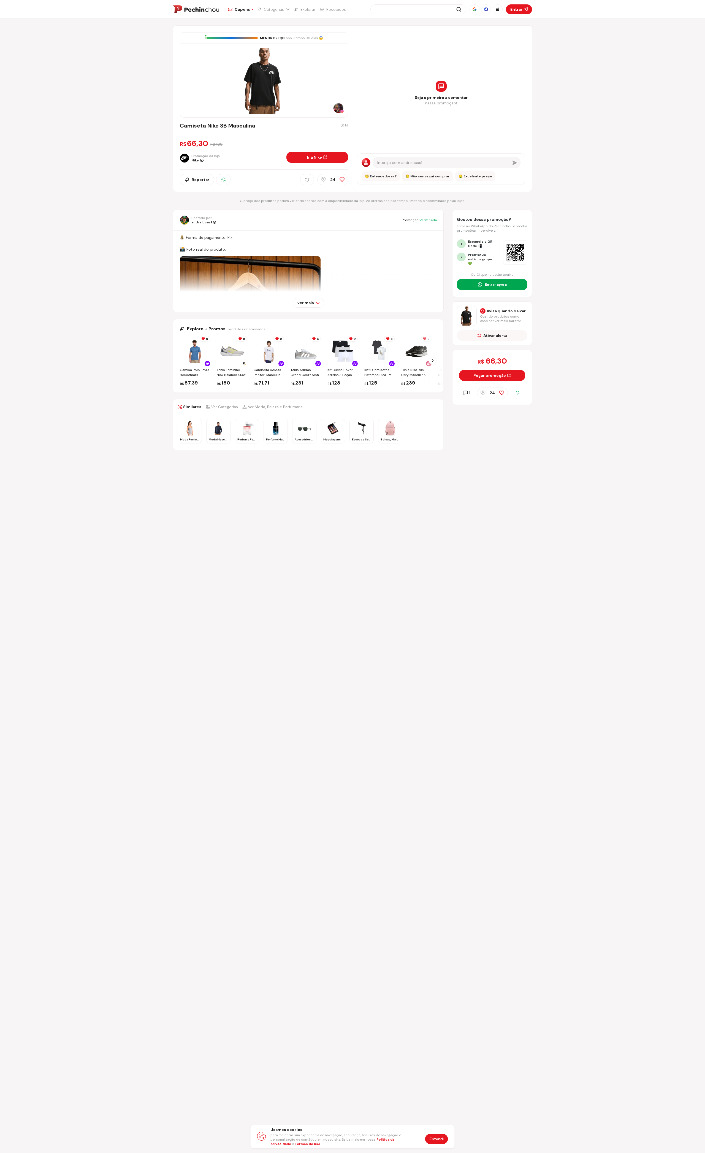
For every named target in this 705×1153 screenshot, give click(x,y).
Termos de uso (307, 1144)
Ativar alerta (495, 335)
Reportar (200, 179)
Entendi (437, 1138)
